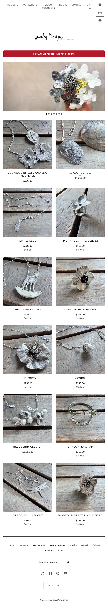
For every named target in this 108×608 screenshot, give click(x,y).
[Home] (54, 37)
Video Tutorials (48, 6)
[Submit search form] (68, 562)
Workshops (30, 5)
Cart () (90, 6)
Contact (77, 5)
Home (11, 545)
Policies (96, 545)
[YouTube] (100, 20)
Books (63, 5)
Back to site (54, 585)
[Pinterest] (58, 573)
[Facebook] (100, 5)
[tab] (46, 114)
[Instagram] (100, 12)
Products (12, 5)
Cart (60, 550)
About (84, 545)
